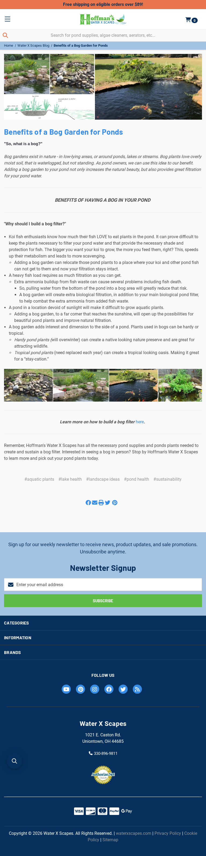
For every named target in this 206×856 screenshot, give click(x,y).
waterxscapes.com (133, 833)
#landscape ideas (103, 479)
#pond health (136, 479)
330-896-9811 (105, 753)
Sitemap (110, 839)
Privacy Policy (167, 833)
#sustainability (167, 479)
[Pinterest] (114, 500)
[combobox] (103, 35)
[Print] (101, 500)
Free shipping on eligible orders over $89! (103, 4)
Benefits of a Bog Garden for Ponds (63, 131)
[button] (14, 761)
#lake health (70, 479)
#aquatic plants (39, 479)
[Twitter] (107, 500)
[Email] (94, 500)
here (140, 421)
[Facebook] (88, 500)
